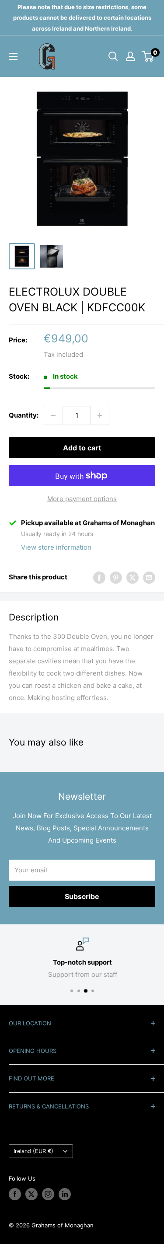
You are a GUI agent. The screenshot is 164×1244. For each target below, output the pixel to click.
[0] (148, 56)
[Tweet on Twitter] (132, 577)
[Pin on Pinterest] (116, 577)
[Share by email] (149, 577)
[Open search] (113, 56)
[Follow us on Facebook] (15, 1194)
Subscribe (82, 896)
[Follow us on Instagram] (48, 1194)
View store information (56, 547)
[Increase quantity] (100, 415)
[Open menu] (13, 56)
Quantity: (23, 415)
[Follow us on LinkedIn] (65, 1194)
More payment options (82, 499)
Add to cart (82, 447)
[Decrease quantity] (53, 415)
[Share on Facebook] (99, 577)
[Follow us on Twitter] (31, 1194)
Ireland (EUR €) (33, 1151)
